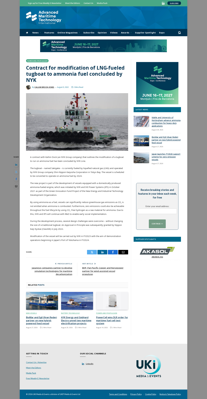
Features (49, 32)
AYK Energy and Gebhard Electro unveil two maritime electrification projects (76, 320)
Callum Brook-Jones (44, 87)
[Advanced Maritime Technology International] (43, 17)
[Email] (16, 186)
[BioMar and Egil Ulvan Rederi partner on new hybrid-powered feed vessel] (42, 301)
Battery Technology (70, 313)
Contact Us (88, 3)
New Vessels (31, 313)
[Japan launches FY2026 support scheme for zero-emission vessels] (141, 157)
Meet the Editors (72, 3)
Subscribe (174, 3)
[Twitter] (16, 171)
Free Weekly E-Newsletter (37, 378)
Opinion (102, 32)
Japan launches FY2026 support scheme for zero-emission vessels (166, 157)
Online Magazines (67, 32)
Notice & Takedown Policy (170, 394)
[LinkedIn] (16, 164)
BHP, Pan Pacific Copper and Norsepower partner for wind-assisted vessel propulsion (102, 271)
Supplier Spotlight (145, 32)
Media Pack (102, 3)
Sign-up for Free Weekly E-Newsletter (45, 3)
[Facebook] (16, 179)
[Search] (179, 32)
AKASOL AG (157, 257)
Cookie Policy (150, 394)
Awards (125, 32)
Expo (161, 32)
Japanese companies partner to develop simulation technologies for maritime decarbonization (52, 271)
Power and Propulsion (37, 61)
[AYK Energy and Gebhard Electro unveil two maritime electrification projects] (77, 301)
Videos (114, 32)
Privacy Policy (136, 394)
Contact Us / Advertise (36, 362)
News (35, 32)
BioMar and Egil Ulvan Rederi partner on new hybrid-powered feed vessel (41, 320)
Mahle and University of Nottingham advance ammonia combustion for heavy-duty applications (166, 121)
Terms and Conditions (118, 394)
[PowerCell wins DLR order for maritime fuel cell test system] (112, 301)
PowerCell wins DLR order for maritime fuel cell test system (112, 320)
